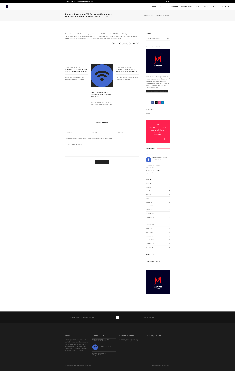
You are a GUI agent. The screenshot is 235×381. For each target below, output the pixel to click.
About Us (163, 6)
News (205, 6)
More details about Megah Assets (157, 91)
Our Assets (174, 6)
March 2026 (149, 202)
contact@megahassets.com (85, 1)
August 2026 (149, 183)
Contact (214, 6)
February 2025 (149, 232)
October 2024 (149, 247)
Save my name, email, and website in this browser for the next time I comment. (90, 138)
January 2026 (149, 209)
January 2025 (149, 236)
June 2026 (148, 191)
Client (198, 6)
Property (167, 15)
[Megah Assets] (7, 6)
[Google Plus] (169, 1)
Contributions (186, 6)
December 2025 (150, 213)
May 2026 (148, 194)
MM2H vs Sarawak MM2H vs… (106, 345)
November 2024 (150, 243)
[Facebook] (163, 1)
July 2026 (148, 187)
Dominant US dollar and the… (99, 353)
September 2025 (150, 224)
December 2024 (150, 240)
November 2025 (150, 217)
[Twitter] (165, 1)
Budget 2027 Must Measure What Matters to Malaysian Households (76, 70)
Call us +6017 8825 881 (70, 1)
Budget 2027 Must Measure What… (101, 339)
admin (160, 15)
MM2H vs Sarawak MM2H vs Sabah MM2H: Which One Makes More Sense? (101, 94)
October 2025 (149, 221)
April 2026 (148, 198)
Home (154, 6)
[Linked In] (167, 1)
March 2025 (149, 228)
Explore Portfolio (158, 138)
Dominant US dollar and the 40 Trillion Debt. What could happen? (126, 70)
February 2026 (149, 206)
